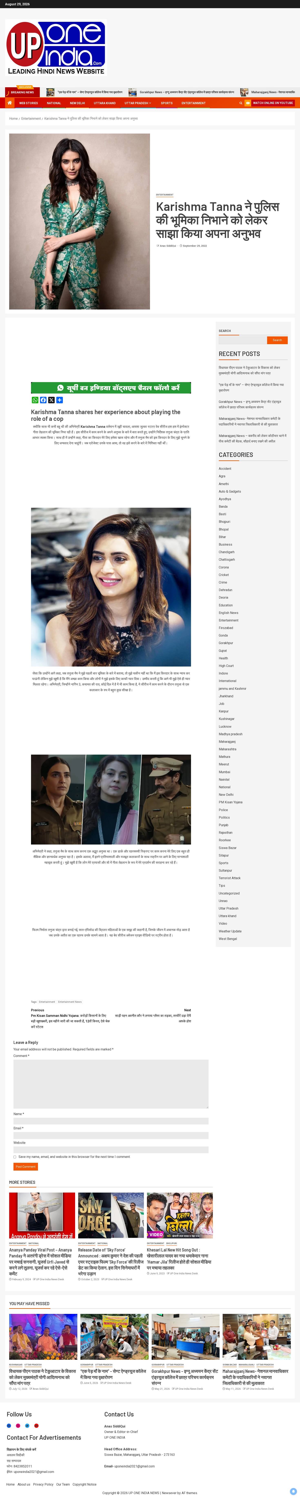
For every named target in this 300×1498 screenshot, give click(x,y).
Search (225, 331)
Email (18, 1128)
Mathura (224, 757)
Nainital (224, 780)
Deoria (223, 597)
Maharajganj (227, 742)
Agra (222, 476)
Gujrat (223, 651)
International (227, 681)
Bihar (222, 537)
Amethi (224, 484)
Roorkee (225, 840)
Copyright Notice (85, 1484)
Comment (21, 1056)
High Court (226, 666)
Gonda (223, 635)
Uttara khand (105, 103)
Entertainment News (70, 1001)
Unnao (223, 901)
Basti (222, 514)
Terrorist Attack (230, 878)
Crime (223, 582)
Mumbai (224, 772)
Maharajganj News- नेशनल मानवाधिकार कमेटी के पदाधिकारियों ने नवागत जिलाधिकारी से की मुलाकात (240, 92)
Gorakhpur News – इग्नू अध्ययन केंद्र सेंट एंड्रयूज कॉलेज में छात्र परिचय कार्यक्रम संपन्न (123, 92)
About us (24, 1484)
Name (18, 1114)
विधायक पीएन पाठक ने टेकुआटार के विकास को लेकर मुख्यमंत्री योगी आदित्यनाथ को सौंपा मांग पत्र (42, 1377)
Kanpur (224, 711)
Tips (222, 886)
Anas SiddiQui (168, 245)
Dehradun (225, 590)
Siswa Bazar (228, 848)
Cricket (224, 575)
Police (223, 810)
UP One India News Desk (50, 1279)
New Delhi (77, 103)
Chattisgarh (227, 560)
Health (223, 658)
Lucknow (225, 727)
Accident (225, 469)
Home (10, 1484)
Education (226, 605)
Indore (223, 673)
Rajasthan (225, 833)
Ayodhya (225, 499)
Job (221, 704)
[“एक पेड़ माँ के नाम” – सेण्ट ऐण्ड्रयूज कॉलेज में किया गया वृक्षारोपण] (114, 1337)
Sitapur (224, 855)
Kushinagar (226, 719)
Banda (223, 507)
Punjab (223, 825)
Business (225, 544)
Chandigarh (226, 552)
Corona (224, 567)
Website (19, 1143)
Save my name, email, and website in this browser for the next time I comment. (74, 1157)
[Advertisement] (111, 351)
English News (228, 613)
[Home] (10, 103)
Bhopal (224, 529)
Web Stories (28, 103)
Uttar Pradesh (136, 103)
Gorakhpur (226, 643)
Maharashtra (227, 749)
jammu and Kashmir (232, 689)
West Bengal (228, 939)
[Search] (240, 103)
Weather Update (230, 931)
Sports (167, 103)
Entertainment (194, 103)
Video (223, 923)
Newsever (169, 1493)
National (54, 103)
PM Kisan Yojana (230, 802)
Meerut (224, 764)
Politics (224, 817)
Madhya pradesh (230, 734)
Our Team (63, 1484)
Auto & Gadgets (230, 491)
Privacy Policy (43, 1484)
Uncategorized (229, 893)
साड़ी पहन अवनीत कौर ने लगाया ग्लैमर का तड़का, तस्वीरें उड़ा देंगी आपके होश (153, 1015)
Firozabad (226, 628)
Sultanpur (225, 870)
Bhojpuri (171, 1243)
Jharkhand (226, 696)
